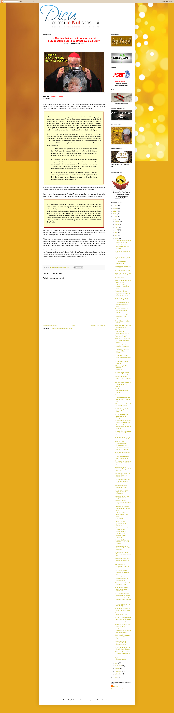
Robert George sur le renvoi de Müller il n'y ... (123, 299)
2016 (115, 216)
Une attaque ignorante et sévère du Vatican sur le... (123, 462)
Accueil (73, 325)
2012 (115, 205)
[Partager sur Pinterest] (82, 267)
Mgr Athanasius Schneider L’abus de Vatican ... (122, 566)
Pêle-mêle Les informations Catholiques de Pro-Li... (123, 331)
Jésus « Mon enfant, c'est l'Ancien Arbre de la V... (123, 274)
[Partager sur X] (78, 267)
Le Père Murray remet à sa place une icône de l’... (122, 399)
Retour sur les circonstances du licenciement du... (121, 443)
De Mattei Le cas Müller (122, 270)
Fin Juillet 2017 (119, 519)
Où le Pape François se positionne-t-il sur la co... (122, 636)
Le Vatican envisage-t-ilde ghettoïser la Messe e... (123, 618)
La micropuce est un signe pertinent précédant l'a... (121, 491)
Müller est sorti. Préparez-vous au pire (123, 281)
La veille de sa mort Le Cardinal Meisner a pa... (122, 304)
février (117, 224)
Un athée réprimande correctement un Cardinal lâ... (121, 589)
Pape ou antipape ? (121, 336)
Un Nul (115, 686)
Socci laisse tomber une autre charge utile (122, 613)
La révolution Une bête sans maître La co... (122, 457)
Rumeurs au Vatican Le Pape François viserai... (123, 609)
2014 (115, 211)
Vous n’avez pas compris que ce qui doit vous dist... (122, 560)
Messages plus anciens (97, 325)
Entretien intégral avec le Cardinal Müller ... (122, 583)
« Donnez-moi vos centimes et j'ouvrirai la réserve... (123, 426)
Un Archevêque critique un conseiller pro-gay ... (123, 373)
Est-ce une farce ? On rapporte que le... (122, 497)
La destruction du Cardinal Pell (120, 262)
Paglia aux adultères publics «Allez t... (121, 658)
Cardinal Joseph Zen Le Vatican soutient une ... (123, 453)
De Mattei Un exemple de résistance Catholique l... (123, 432)
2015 (115, 214)
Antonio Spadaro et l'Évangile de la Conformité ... (121, 523)
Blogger (108, 700)
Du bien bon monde (121, 395)
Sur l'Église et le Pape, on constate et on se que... (123, 267)
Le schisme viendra (121, 622)
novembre (118, 671)
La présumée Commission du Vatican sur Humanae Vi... (123, 630)
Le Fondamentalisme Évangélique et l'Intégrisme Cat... (121, 416)
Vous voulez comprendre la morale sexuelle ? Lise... (122, 340)
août (116, 663)
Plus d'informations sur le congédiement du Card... (123, 384)
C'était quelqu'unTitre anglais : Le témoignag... (121, 367)
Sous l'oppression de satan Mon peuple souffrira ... (121, 390)
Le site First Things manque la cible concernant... (121, 535)
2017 (115, 219)
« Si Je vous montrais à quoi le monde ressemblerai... (122, 529)
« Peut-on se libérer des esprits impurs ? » (122, 605)
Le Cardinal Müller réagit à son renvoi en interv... (123, 258)
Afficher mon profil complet (119, 689)
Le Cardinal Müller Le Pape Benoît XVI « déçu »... (121, 514)
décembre (118, 674)
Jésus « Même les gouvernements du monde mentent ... (121, 578)
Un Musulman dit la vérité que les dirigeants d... (123, 438)
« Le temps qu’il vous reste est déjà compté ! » (123, 357)
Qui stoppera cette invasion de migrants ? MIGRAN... (123, 468)
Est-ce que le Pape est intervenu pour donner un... (122, 508)
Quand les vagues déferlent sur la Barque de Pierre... (123, 502)
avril (116, 230)
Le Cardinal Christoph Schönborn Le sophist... (123, 594)
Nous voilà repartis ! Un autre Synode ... (122, 625)
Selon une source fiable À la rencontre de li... (123, 404)
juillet (117, 238)
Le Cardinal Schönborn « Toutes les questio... (123, 448)
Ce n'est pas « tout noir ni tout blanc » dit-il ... (123, 241)
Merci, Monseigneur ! (121, 291)
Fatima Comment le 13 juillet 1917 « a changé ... (123, 378)
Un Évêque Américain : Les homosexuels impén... (122, 310)
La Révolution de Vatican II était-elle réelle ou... (122, 648)
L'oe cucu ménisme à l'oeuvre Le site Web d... (122, 572)
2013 (115, 208)
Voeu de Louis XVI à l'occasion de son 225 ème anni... (122, 547)
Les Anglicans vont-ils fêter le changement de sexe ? (123, 553)
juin (116, 235)
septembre (118, 666)
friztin (94, 700)
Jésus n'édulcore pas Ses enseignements (123, 326)
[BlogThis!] (76, 267)
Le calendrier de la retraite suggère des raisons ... (122, 246)
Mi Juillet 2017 (119, 278)
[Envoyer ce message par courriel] (75, 267)
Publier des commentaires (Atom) (62, 328)
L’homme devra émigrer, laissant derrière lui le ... (122, 252)
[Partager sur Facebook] (80, 267)
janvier (117, 221)
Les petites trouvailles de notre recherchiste (122, 294)
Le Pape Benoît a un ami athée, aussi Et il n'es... (123, 421)
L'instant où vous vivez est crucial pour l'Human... (122, 350)
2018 (115, 677)
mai (116, 232)
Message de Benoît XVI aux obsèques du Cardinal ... (122, 475)
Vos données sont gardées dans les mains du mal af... (121, 642)
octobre (117, 668)
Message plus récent (49, 325)
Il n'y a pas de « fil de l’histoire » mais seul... (122, 345)
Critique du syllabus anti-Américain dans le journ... (122, 481)
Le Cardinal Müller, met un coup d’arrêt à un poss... (122, 286)
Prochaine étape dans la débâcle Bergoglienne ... (122, 653)
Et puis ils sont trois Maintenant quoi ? (121, 486)
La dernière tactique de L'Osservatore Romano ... (123, 599)
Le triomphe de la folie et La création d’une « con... (122, 316)
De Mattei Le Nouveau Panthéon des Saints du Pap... (122, 541)
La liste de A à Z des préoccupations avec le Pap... (123, 409)
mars (117, 227)
